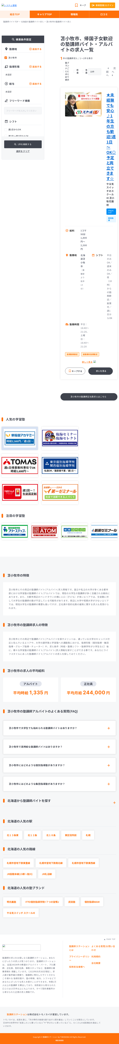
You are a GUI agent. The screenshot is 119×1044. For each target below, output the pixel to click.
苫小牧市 (12, 57)
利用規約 (96, 956)
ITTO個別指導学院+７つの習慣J (42, 901)
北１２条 (32, 835)
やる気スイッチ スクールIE (21, 912)
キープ (83, 5)
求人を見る (101, 370)
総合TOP (15, 14)
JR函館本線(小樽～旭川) (20, 874)
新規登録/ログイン (105, 5)
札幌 (88, 835)
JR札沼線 (47, 874)
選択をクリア (23, 151)
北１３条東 (12, 835)
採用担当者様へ (77, 966)
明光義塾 (11, 901)
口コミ (104, 14)
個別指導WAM (92, 901)
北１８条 (51, 835)
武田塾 (71, 901)
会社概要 (96, 963)
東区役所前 (71, 835)
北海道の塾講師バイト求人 (32, 21)
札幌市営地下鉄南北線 (51, 863)
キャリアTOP (44, 14)
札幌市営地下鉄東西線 (83, 863)
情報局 (74, 14)
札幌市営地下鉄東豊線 (18, 863)
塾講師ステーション (17, 1014)
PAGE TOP (110, 939)
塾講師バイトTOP (10, 21)
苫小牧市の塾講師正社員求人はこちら (88, 396)
